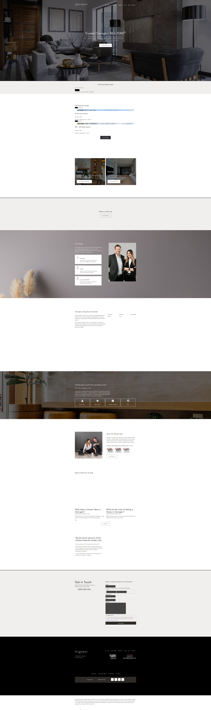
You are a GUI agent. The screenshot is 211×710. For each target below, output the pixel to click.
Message (107, 602)
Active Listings (113, 5)
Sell (105, 5)
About (125, 5)
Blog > (128, 404)
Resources (120, 5)
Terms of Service (116, 620)
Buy (108, 5)
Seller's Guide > (98, 404)
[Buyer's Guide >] (82, 401)
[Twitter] (119, 679)
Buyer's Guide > (82, 404)
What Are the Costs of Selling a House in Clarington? (119, 510)
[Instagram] (112, 679)
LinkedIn (107, 584)
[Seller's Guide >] (97, 401)
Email (108, 594)
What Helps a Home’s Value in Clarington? (88, 510)
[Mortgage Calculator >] (113, 401)
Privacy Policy (111, 620)
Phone (107, 598)
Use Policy (118, 673)
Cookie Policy (111, 673)
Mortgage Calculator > (113, 404)
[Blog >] (128, 401)
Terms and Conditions (102, 673)
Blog (129, 5)
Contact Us (133, 5)
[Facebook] (115, 679)
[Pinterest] (122, 679)
